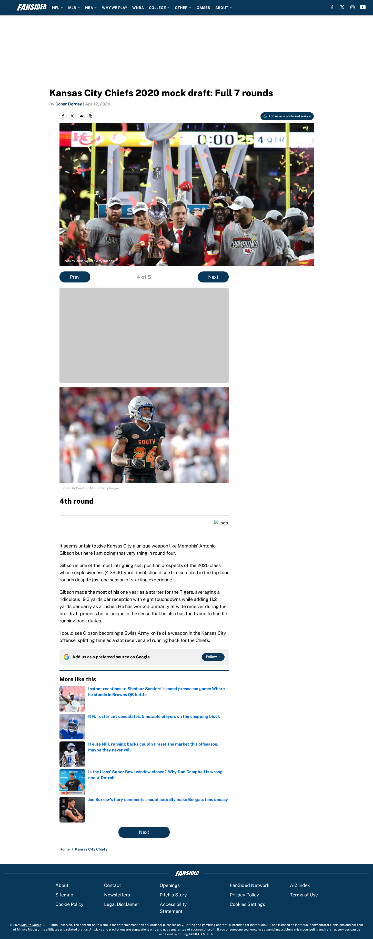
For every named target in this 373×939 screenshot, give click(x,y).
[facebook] (332, 7)
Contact (112, 885)
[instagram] (352, 7)
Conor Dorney (68, 104)
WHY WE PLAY (114, 8)
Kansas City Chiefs (91, 849)
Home (64, 849)
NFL (55, 8)
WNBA (138, 8)
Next (213, 277)
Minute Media (31, 925)
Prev (74, 277)
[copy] (90, 116)
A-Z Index (300, 885)
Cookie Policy (69, 904)
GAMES (203, 8)
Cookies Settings (247, 904)
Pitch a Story (173, 894)
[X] (342, 7)
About (61, 885)
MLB (72, 8)
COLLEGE (157, 8)
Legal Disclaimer (121, 904)
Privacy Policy (244, 894)
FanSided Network (249, 885)
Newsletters (117, 894)
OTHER (181, 8)
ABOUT (221, 8)
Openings (170, 885)
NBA (89, 8)
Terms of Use (304, 894)
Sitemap (64, 894)
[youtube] (363, 7)
